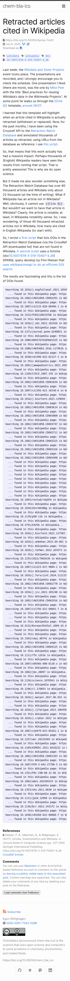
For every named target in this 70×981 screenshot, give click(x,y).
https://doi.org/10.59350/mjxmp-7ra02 (30, 40)
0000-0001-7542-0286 (21, 923)
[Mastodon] (40, 970)
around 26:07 (31, 105)
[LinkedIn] (50, 970)
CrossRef (8, 854)
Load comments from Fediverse (21, 892)
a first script (27, 238)
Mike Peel (57, 87)
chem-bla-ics (16, 6)
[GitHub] (19, 970)
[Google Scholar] (30, 970)
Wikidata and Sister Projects (44, 70)
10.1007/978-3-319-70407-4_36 (31, 255)
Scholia (19, 854)
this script (50, 144)
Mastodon (30, 865)
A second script (28, 251)
